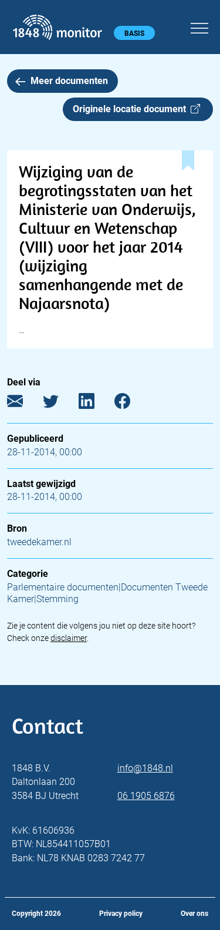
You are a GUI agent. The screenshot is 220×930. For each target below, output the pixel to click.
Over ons (194, 913)
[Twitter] (59, 403)
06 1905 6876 (146, 795)
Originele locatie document (132, 109)
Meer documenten (69, 80)
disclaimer (68, 638)
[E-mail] (23, 403)
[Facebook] (131, 403)
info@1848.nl (145, 768)
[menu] (199, 26)
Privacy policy (121, 913)
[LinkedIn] (95, 403)
